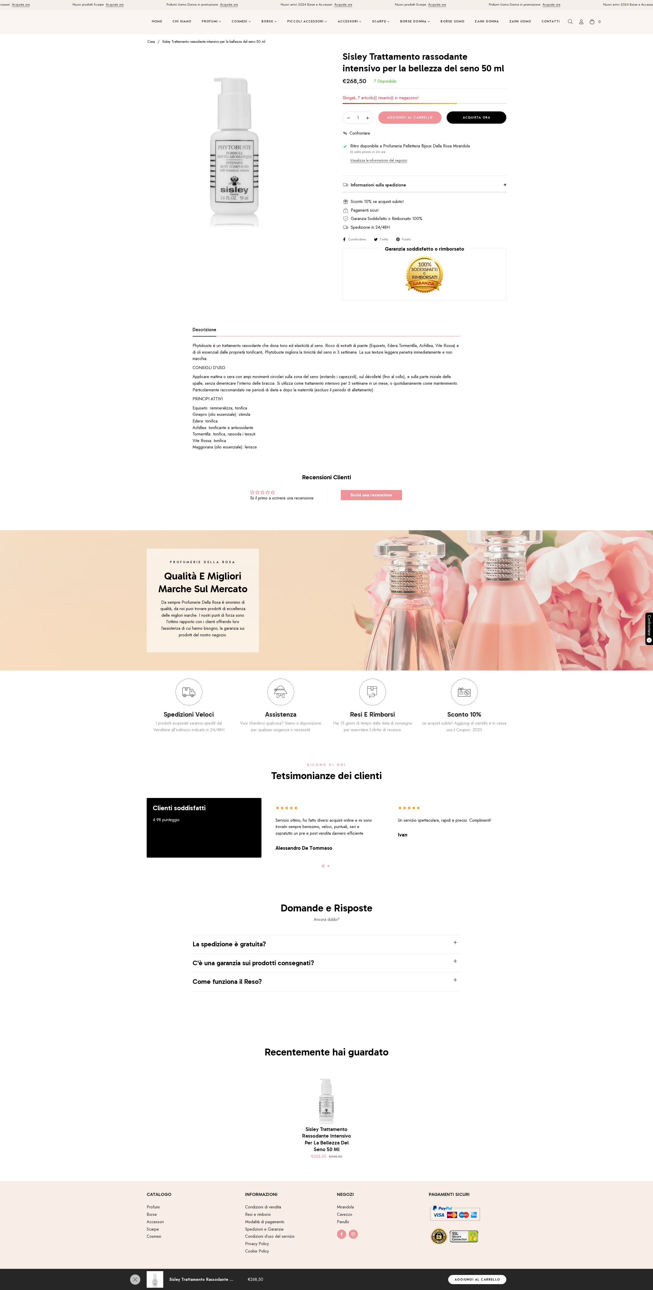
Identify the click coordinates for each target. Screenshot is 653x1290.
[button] (570, 21)
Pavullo (343, 1222)
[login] (581, 21)
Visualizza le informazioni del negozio (378, 160)
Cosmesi (154, 1236)
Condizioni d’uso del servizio (270, 1236)
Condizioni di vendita (263, 1207)
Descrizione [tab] (204, 330)
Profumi (153, 1207)
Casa (151, 41)
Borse (152, 1214)
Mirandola (345, 1207)
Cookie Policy (257, 1251)
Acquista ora (88, 4)
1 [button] (323, 866)
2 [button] (328, 866)
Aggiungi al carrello (477, 1279)
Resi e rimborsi (258, 1214)
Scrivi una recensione (371, 495)
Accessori (155, 1222)
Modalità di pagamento (264, 1222)
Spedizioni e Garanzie (264, 1229)
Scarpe (153, 1229)
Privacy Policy (257, 1244)
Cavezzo (344, 1214)
